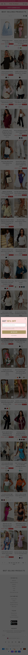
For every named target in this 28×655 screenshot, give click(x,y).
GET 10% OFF (14, 332)
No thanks (14, 335)
